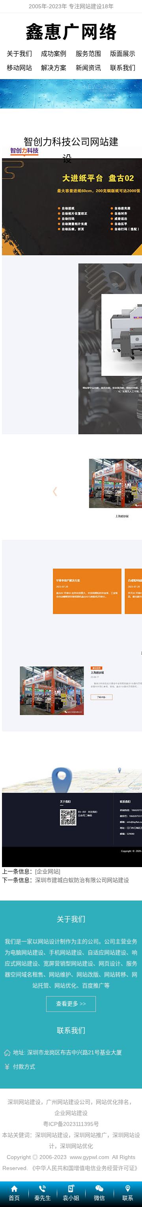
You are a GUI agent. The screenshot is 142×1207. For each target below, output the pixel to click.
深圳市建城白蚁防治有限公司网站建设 (82, 880)
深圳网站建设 (24, 1102)
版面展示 (122, 53)
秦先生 (42, 1198)
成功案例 (53, 53)
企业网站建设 (71, 1113)
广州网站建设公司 (68, 1102)
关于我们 (19, 53)
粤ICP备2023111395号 (71, 1124)
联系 (127, 1198)
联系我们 (122, 68)
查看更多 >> (71, 1004)
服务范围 (88, 53)
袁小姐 (71, 1198)
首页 (14, 1198)
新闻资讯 (88, 68)
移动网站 (19, 68)
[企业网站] (47, 871)
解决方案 (53, 68)
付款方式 (24, 1066)
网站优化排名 (112, 1102)
